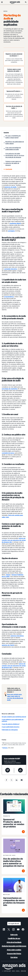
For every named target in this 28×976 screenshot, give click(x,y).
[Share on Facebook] (6, 780)
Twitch (8, 575)
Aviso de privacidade (14, 942)
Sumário (6, 133)
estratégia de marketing (9, 389)
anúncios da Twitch (8, 645)
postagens (11, 231)
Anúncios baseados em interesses (14, 946)
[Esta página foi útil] (20, 770)
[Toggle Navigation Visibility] (2, 2)
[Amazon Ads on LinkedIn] (4, 929)
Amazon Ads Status (14, 953)
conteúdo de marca (8, 453)
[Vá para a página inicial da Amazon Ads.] (14, 966)
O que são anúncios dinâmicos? (10, 724)
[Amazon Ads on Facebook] (23, 929)
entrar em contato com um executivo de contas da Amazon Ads (14, 540)
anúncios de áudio (11, 187)
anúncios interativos (17, 636)
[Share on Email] (21, 780)
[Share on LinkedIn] (16, 780)
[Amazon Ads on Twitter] (8, 929)
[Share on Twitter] (11, 780)
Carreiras (14, 957)
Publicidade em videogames (10, 729)
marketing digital (15, 223)
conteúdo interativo (10, 269)
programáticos (9, 296)
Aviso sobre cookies (14, 950)
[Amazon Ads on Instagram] (13, 929)
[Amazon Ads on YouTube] (18, 929)
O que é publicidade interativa (10, 727)
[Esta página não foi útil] (7, 770)
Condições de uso (14, 938)
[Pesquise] (26, 2)
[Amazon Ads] (13, 2)
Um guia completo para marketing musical (14, 716)
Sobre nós (14, 935)
